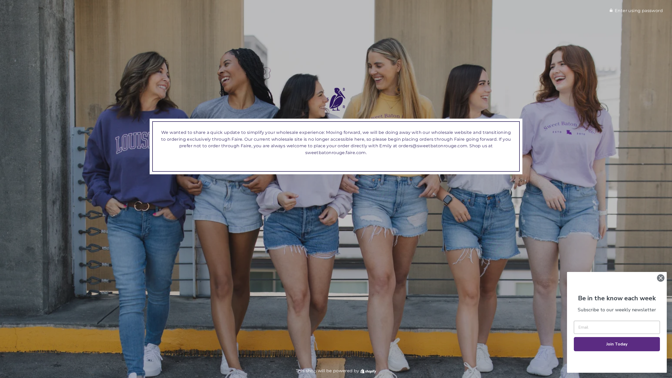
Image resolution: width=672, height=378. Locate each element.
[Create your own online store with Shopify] (368, 370)
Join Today (616, 344)
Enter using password (639, 10)
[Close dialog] (661, 278)
